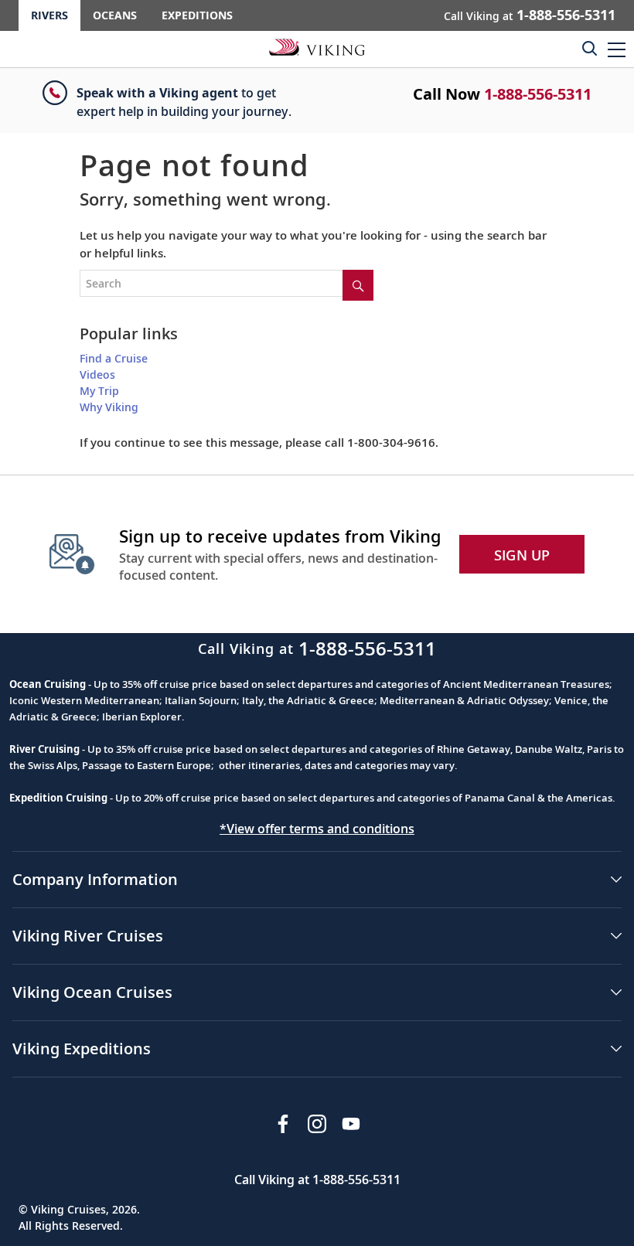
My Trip (99, 390)
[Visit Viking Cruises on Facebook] (283, 1124)
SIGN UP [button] (522, 555)
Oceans (115, 15)
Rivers (49, 15)
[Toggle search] (589, 48)
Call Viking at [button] (529, 14)
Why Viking (109, 407)
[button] (616, 49)
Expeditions (197, 15)
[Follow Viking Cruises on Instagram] (317, 1124)
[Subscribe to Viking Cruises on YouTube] (351, 1124)
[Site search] (358, 285)
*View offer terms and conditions (317, 828)
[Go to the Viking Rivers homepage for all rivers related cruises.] (317, 46)
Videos (97, 374)
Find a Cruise (114, 358)
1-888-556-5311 (537, 93)
